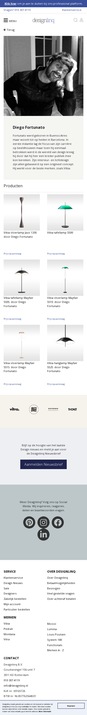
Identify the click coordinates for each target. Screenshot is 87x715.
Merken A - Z (55, 650)
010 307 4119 (22, 10)
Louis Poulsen (56, 634)
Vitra (7, 639)
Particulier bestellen (17, 609)
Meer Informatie (45, 711)
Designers (10, 593)
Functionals (54, 645)
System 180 (54, 640)
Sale (6, 588)
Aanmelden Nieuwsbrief (43, 464)
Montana (9, 634)
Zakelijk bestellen (15, 599)
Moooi (51, 624)
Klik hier (10, 3)
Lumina (52, 629)
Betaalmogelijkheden (61, 583)
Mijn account (12, 604)
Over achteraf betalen (61, 599)
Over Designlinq (57, 577)
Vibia (7, 623)
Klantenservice (71, 10)
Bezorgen (53, 588)
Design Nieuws (13, 583)
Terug (10, 30)
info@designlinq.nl (16, 685)
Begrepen (71, 706)
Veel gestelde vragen (60, 593)
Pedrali (8, 629)
